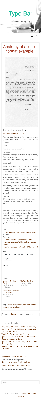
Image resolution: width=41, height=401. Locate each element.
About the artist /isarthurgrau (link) (14, 356)
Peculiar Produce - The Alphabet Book (15, 365)
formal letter (12, 304)
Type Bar (20, 13)
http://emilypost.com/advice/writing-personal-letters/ (20, 243)
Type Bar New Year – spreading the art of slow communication (19, 342)
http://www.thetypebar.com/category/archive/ (19, 232)
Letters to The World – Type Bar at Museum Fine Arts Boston (19, 347)
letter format (31, 304)
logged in (14, 314)
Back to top (20, 396)
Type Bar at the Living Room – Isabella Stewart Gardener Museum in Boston (19, 337)
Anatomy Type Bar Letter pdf (13, 133)
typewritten (15, 307)
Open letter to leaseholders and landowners (18, 329)
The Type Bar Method (27, 281)
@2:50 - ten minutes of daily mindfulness (16, 362)
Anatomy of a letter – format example (19, 48)
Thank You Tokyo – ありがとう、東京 (15, 334)
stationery (6, 307)
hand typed (21, 304)
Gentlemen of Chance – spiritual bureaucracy (18, 326)
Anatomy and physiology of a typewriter (11, 291)
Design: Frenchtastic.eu (29, 393)
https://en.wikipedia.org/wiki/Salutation (17, 239)
